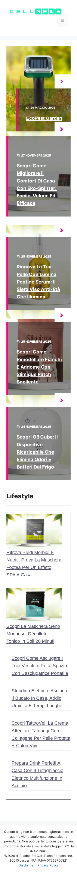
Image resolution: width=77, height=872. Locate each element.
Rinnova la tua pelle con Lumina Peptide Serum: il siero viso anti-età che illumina (38, 281)
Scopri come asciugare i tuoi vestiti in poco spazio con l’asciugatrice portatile (40, 665)
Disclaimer (27, 865)
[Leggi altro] (63, 81)
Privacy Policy (48, 865)
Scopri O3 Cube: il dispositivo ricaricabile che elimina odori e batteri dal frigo (37, 452)
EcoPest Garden (44, 118)
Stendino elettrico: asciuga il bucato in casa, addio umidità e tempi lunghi (39, 698)
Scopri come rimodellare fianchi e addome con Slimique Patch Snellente (39, 367)
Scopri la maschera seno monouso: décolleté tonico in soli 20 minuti (33, 634)
